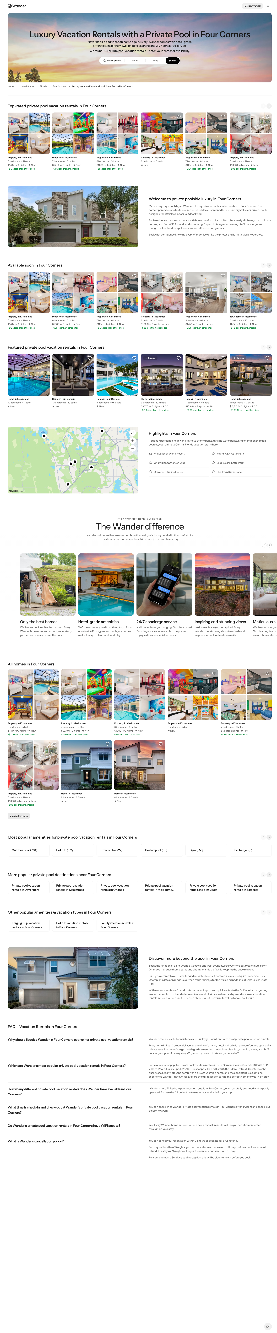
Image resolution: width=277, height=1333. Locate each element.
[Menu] (268, 6)
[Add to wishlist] (45, 116)
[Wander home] (17, 5)
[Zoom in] (132, 440)
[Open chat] (268, 1326)
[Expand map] (132, 433)
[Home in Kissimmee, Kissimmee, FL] (29, 381)
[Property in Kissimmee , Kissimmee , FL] (206, 299)
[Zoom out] (132, 448)
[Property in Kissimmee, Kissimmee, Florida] (29, 139)
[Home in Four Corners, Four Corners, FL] (73, 381)
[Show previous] (264, 545)
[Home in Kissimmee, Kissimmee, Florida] (206, 381)
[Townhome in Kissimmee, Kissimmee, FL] (251, 299)
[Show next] (269, 545)
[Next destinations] (269, 874)
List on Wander (252, 5)
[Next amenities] (269, 837)
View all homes (19, 816)
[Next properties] (269, 106)
